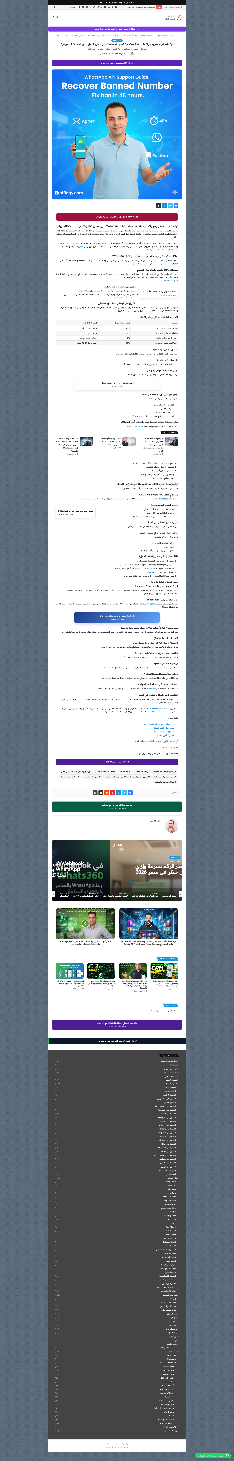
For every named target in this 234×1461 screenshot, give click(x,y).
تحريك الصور (171, 1261)
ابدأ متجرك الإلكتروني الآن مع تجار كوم (117, 806)
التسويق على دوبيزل (168, 1167)
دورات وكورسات (172, 1329)
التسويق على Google (168, 1114)
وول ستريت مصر (171, 1431)
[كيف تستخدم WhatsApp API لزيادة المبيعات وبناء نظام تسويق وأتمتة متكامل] (70, 971)
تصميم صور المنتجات (165, 1287)
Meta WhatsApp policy (164, 771)
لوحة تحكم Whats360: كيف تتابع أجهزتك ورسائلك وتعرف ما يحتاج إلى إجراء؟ (101, 983)
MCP (174, 1223)
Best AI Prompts (169, 1197)
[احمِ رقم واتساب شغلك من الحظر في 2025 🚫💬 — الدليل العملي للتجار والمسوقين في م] (171, 441)
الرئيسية (173, 35)
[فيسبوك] (176, 205)
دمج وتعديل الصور (169, 1283)
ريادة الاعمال (173, 1333)
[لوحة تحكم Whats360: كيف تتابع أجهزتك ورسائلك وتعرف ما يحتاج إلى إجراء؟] (101, 971)
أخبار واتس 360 (167, 1378)
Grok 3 (173, 1212)
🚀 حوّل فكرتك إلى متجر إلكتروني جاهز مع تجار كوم (117, 1041)
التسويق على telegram (167, 1140)
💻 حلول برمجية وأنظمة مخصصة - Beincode (117, 2)
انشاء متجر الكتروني (170, 1295)
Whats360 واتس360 (148, 35)
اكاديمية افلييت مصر (170, 1072)
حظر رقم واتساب (91, 776)
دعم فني (170, 1416)
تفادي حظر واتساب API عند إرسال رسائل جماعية (126, 776)
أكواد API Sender (167, 1389)
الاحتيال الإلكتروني (171, 1076)
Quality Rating (141, 771)
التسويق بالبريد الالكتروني (166, 1099)
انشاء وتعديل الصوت (168, 1253)
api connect (168, 1370)
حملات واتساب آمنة (69, 776)
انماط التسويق (172, 1314)
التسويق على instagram (167, 1117)
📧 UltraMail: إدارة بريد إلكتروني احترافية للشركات (117, 217)
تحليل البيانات (173, 1318)
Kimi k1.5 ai (171, 1219)
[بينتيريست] (112, 792)
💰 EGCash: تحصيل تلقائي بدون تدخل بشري (117, 63)
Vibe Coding (171, 1234)
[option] (117, 870)
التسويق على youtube (167, 1159)
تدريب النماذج (170, 1272)
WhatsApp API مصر (105, 771)
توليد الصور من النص (168, 1280)
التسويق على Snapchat (167, 1133)
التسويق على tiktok (168, 1144)
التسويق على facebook (167, 1110)
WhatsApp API (169, 1427)
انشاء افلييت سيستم (168, 1302)
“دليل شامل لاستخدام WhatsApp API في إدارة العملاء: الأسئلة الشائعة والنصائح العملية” (117, 869)
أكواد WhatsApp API (165, 1393)
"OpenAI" (172, 1185)
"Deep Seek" (170, 1182)
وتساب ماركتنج (163, 35)
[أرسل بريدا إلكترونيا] (120, 54)
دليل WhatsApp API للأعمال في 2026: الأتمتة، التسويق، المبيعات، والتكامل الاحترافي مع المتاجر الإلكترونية (134, 984)
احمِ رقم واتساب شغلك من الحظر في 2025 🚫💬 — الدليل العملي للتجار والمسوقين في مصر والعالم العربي (153, 444)
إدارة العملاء (169, 1397)
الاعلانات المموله (170, 1091)
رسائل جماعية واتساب (165, 782)
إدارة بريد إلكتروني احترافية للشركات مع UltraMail (117, 1025)
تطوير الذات (173, 1325)
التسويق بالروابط (172, 1080)
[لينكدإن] (164, 205)
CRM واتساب (171, 1355)
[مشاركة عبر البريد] (158, 205)
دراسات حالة (169, 1412)
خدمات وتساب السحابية (164, 1408)
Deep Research (169, 1200)
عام (176, 1340)
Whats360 (124, 771)
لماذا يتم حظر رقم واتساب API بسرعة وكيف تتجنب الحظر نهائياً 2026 (111, 441)
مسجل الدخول (162, 1011)
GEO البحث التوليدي (168, 1208)
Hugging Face (170, 1216)
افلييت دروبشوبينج (171, 1069)
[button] (213, 1455)
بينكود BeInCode (169, 1257)
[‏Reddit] (106, 792)
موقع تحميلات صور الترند (168, 1348)
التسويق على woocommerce (164, 1155)
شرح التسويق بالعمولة (167, 1170)
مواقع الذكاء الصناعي (168, 1291)
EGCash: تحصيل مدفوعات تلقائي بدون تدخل (75, 512)
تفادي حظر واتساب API (164, 776)
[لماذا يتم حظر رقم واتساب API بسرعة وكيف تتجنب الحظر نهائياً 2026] (129, 441)
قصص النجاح (170, 1174)
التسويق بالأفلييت (169, 1095)
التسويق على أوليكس (168, 1163)
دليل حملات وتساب (166, 1419)
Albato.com (169, 1366)
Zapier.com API (167, 1374)
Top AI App (171, 1227)
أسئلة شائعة (134, 35)
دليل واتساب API (167, 1423)
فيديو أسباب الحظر (170, 280)
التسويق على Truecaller (167, 1148)
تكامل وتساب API (166, 1400)
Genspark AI (170, 1204)
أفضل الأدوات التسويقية (169, 1061)
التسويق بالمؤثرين (169, 1102)
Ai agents (172, 1189)
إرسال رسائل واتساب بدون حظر (75, 771)
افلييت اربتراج (173, 1065)
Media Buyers (170, 1087)
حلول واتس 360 (167, 1404)
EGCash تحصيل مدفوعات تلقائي (117, 762)
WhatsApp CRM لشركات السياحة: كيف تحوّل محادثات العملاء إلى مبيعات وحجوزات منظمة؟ (165, 983)
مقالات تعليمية (172, 1344)
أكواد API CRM (168, 1385)
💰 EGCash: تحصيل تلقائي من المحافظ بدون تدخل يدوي (117, 29)
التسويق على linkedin (168, 1121)
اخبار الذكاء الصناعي (168, 1238)
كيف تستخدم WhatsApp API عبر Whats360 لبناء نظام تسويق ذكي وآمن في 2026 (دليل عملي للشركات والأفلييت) (67, 444)
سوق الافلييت (173, 1336)
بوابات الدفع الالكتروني (168, 1306)
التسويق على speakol (168, 1136)
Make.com (171, 1359)
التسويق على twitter (168, 1151)
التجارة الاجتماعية (169, 1242)
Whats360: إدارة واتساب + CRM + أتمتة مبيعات (158, 293)
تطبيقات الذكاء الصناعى (167, 1276)
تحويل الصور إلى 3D (168, 1265)
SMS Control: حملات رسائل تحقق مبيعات (117, 384)
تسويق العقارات (172, 1321)
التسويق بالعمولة (171, 1084)
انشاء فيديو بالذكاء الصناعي (166, 1250)
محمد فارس (125, 54)
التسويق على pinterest (167, 1125)
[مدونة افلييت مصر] (173, 17)
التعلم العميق (171, 1246)
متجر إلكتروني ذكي (168, 1310)
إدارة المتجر (171, 1299)
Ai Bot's (173, 1193)
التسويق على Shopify (168, 1129)
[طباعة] (95, 792)
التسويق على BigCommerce (165, 1106)
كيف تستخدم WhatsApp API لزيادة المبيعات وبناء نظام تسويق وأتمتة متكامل (70, 983)
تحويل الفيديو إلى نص (168, 1268)
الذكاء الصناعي (172, 1178)
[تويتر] (170, 205)
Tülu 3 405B (171, 1231)
